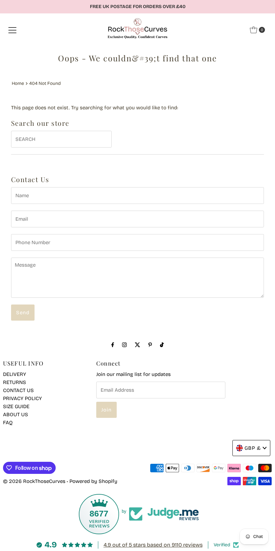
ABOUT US (15, 414)
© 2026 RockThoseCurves (34, 481)
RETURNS (14, 382)
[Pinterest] (150, 345)
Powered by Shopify (93, 481)
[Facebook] (112, 345)
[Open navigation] (12, 30)
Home (18, 83)
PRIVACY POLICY (22, 398)
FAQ (8, 423)
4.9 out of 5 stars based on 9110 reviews (153, 545)
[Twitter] (137, 345)
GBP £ (252, 448)
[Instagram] (124, 345)
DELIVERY (14, 374)
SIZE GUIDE (16, 406)
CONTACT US (18, 390)
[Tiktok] (162, 345)
